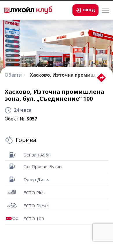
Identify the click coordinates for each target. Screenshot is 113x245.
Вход (89, 9)
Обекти (13, 75)
